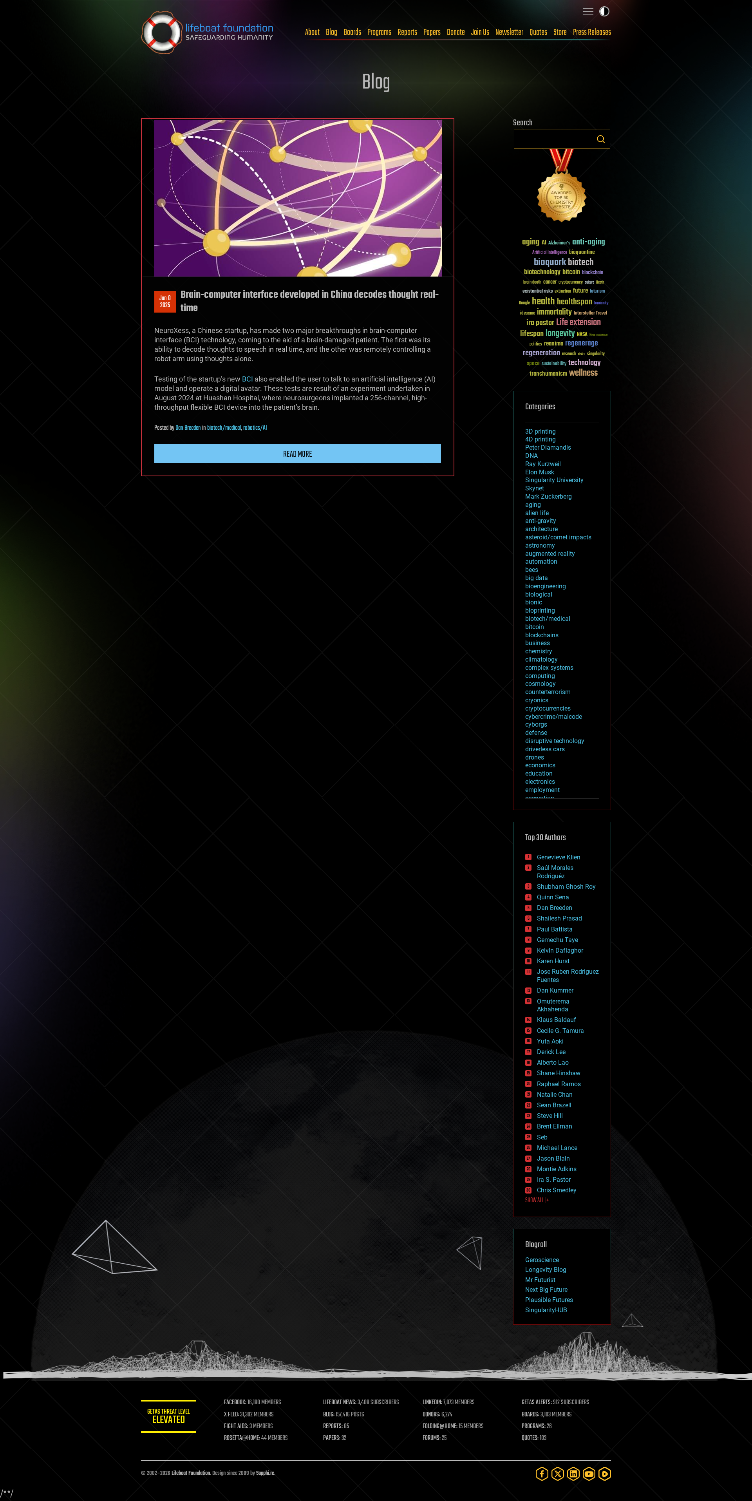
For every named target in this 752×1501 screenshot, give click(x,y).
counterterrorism (548, 692)
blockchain (592, 273)
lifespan (532, 333)
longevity (560, 334)
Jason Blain (553, 1158)
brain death (532, 282)
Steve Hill (550, 1115)
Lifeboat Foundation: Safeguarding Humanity (207, 32)
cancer (550, 282)
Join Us (480, 32)
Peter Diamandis (548, 447)
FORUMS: (432, 1438)
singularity (596, 354)
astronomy (540, 545)
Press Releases (592, 32)
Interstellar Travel (590, 313)
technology (584, 363)
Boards (352, 32)
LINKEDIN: (432, 1403)
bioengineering (545, 586)
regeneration (541, 353)
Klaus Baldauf (556, 1020)
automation (541, 561)
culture (589, 282)
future (580, 291)
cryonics (536, 700)
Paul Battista (555, 929)
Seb (542, 1137)
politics (536, 344)
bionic (533, 602)
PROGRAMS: (534, 1426)
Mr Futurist (540, 1280)
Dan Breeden (188, 428)
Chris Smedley (557, 1190)
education (539, 773)
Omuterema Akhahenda (553, 1005)
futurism (597, 292)
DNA (531, 455)
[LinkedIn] (573, 1474)
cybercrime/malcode (553, 716)
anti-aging (588, 242)
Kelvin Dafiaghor (560, 950)
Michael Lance (557, 1148)
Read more (297, 454)
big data (536, 578)
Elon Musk (539, 472)
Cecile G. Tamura (560, 1030)
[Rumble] (604, 1474)
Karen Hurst (553, 961)
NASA (582, 335)
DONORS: (431, 1415)
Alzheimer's (559, 243)
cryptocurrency (571, 282)
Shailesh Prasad (559, 918)
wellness (583, 373)
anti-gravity (540, 520)
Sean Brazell (554, 1105)
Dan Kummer (555, 990)
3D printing (540, 431)
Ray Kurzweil (543, 464)
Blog (331, 32)
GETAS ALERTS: (537, 1403)
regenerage (581, 343)
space (533, 363)
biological (538, 594)
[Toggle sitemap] (588, 11)
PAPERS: (331, 1438)
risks (581, 354)
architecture (541, 529)
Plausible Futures (549, 1300)
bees (531, 569)
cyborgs (536, 724)
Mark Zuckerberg (548, 496)
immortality (554, 312)
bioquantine (582, 252)
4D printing (540, 439)
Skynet (534, 488)
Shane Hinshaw (558, 1073)
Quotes (538, 32)
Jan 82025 (165, 302)
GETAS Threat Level (168, 1418)
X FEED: (231, 1415)
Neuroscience (598, 335)
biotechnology (542, 272)
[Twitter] (557, 1474)
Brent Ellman (554, 1126)
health (543, 301)
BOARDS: (530, 1415)
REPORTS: (333, 1426)
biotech (581, 262)
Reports (407, 32)
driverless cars (545, 749)
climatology (541, 659)
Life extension (578, 323)
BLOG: (328, 1415)
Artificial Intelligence (549, 252)
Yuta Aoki (550, 1041)
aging (531, 242)
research (569, 354)
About (312, 32)
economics (540, 765)
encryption (539, 798)
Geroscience (542, 1260)
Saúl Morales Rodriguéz (555, 872)
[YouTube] (589, 1474)
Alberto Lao (553, 1062)
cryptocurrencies (548, 708)
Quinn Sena (553, 897)
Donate (456, 32)
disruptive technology (554, 741)
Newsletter (509, 32)
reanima (553, 343)
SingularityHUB (546, 1310)
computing (540, 676)
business (537, 643)
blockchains (542, 635)
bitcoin (571, 272)
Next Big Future (546, 1289)
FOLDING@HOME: (440, 1426)
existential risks (537, 292)
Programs (379, 32)
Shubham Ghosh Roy (566, 886)
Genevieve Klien (558, 857)
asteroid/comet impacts (558, 537)
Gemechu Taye (557, 940)
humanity (601, 303)
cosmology (540, 683)
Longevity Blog (545, 1269)
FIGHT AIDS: (236, 1426)
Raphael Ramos (559, 1084)
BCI (247, 379)
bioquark (550, 262)
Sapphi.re (265, 1473)
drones (534, 757)
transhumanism (548, 374)
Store (560, 32)
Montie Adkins (557, 1169)
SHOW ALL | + (537, 1200)
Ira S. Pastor (554, 1179)
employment (542, 790)
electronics (540, 781)
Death (600, 282)
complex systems (549, 667)
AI (544, 243)
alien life (537, 513)
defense (536, 732)
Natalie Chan (555, 1094)
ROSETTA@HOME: (242, 1438)
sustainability (554, 364)
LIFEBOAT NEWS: (339, 1403)
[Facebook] (542, 1474)
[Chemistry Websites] (562, 187)
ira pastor (540, 322)
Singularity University (554, 480)
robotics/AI (255, 428)
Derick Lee (551, 1052)
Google (524, 303)
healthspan (574, 302)
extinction (563, 291)
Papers (432, 32)
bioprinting (540, 610)
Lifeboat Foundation (191, 1473)
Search (600, 139)
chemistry (538, 651)
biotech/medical (224, 428)
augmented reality (550, 553)
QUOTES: (530, 1438)
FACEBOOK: (235, 1403)
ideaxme (527, 313)
